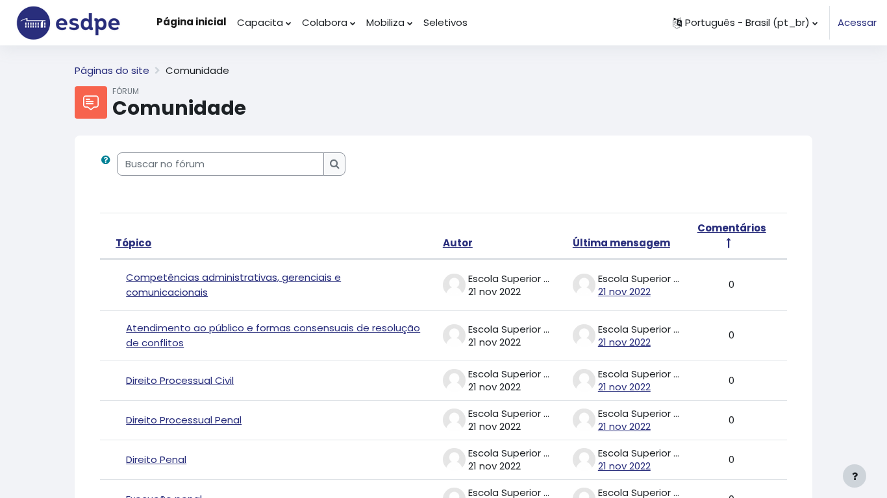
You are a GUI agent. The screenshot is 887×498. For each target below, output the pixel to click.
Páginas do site (112, 70)
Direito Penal (156, 459)
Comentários (731, 228)
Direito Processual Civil (180, 380)
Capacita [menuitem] (260, 22)
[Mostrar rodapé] (854, 476)
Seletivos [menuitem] (445, 22)
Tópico (133, 243)
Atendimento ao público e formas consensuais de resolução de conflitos (273, 335)
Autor (458, 243)
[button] (745, 22)
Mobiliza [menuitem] (385, 22)
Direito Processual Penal (184, 420)
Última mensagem (621, 243)
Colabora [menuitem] (324, 22)
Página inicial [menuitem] (191, 22)
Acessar (857, 22)
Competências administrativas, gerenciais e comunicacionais (233, 284)
